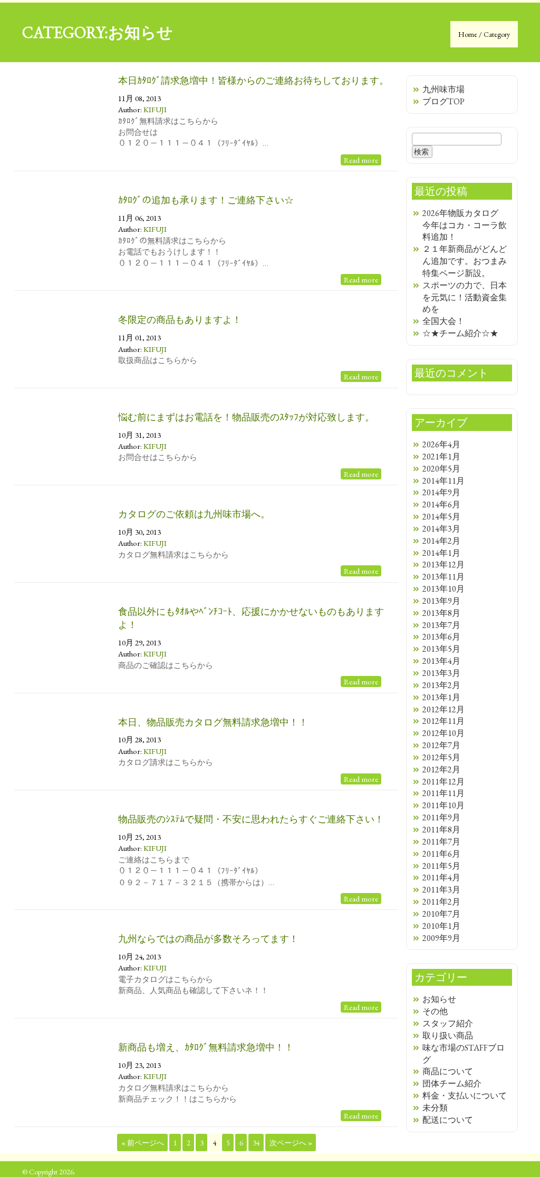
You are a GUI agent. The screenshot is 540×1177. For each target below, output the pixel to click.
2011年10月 (443, 805)
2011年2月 (441, 901)
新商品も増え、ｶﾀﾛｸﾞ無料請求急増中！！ (206, 1047)
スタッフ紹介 (447, 1023)
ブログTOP (443, 101)
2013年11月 (443, 576)
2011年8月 (441, 829)
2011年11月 (443, 793)
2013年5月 (441, 648)
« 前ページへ (142, 1142)
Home (468, 34)
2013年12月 (443, 564)
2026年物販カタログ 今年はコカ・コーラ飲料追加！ (464, 225)
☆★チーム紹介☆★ (460, 333)
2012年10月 (443, 733)
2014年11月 (443, 480)
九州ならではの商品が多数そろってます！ (208, 939)
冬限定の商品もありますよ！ (180, 319)
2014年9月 (441, 492)
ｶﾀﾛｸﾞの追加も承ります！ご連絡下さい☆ (206, 200)
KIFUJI (155, 109)
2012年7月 (441, 745)
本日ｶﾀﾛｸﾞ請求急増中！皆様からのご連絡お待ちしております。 (253, 80)
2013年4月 (441, 660)
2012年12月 (443, 709)
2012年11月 (443, 721)
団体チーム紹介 (451, 1083)
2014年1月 (441, 552)
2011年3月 (441, 889)
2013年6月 (441, 636)
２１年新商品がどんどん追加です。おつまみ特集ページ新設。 (464, 261)
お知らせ (439, 999)
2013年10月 (443, 588)
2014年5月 (441, 516)
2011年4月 (441, 877)
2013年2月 (441, 685)
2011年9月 (441, 817)
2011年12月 (443, 781)
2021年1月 (441, 456)
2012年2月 (441, 769)
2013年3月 (441, 673)
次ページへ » (290, 1142)
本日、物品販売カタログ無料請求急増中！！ (213, 722)
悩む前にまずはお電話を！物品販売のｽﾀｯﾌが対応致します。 (246, 417)
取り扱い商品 (447, 1035)
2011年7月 (441, 841)
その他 (435, 1011)
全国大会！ (443, 321)
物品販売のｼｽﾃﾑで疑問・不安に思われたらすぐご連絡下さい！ (251, 819)
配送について (447, 1119)
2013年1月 (441, 697)
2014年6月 (441, 504)
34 (256, 1142)
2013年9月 (441, 600)
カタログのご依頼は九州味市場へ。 (194, 514)
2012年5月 (441, 757)
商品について (447, 1071)
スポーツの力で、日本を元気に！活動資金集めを (464, 297)
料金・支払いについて (464, 1095)
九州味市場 (443, 89)
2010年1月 (441, 925)
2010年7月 (441, 913)
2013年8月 (441, 613)
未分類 (435, 1107)
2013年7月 (441, 625)
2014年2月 (441, 540)
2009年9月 (441, 938)
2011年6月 (441, 853)
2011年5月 (441, 865)
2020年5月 (441, 468)
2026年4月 (441, 444)
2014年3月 (441, 528)
